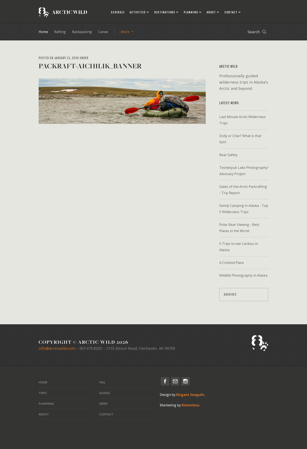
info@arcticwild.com (57, 348)
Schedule (118, 12)
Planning (191, 12)
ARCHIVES (230, 294)
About (211, 12)
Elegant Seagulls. (190, 394)
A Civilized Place (231, 262)
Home (43, 31)
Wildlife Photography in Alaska (243, 275)
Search (253, 31)
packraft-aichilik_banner (90, 66)
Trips (43, 393)
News (103, 404)
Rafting (60, 31)
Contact (231, 12)
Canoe (103, 31)
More (125, 31)
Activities (138, 12)
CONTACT (106, 414)
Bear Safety (228, 155)
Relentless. (191, 405)
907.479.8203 (90, 348)
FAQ (102, 382)
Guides (104, 393)
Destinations (164, 12)
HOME (43, 382)
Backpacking (82, 31)
